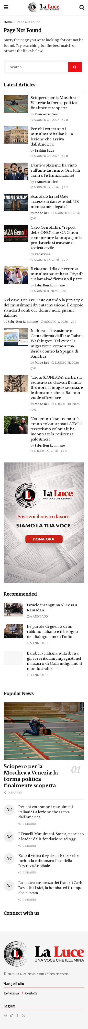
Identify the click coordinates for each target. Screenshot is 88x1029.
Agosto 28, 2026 (46, 120)
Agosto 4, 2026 (55, 321)
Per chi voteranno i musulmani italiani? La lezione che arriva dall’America (45, 812)
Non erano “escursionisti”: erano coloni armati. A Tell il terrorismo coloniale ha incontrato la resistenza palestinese (57, 428)
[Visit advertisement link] (44, 522)
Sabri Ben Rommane (50, 285)
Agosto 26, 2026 (46, 156)
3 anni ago (38, 675)
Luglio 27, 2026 (45, 451)
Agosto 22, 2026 (46, 187)
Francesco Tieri (46, 114)
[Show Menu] (6, 7)
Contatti (31, 993)
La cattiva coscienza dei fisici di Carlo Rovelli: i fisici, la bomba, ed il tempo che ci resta (51, 888)
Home (8, 22)
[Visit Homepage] (43, 7)
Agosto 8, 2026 (45, 291)
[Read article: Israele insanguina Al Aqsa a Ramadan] (13, 610)
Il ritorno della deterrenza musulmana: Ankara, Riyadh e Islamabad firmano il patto (57, 273)
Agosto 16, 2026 (46, 260)
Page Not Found (28, 22)
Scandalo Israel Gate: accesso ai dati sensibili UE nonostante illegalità (55, 201)
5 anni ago (38, 643)
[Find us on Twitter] (23, 1015)
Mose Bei (42, 213)
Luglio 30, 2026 (67, 404)
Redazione (42, 254)
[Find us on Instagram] (5, 1015)
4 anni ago (38, 616)
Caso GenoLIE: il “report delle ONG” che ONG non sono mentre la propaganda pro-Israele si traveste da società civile (56, 237)
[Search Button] (81, 7)
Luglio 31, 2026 (66, 362)
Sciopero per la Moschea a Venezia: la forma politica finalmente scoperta (55, 102)
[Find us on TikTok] (11, 1015)
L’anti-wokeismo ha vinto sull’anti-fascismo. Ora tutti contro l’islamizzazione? (55, 170)
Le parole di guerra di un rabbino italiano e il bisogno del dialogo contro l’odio (52, 631)
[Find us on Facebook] (17, 1015)
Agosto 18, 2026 (67, 213)
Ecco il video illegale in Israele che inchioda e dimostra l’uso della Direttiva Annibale (48, 860)
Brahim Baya (44, 150)
